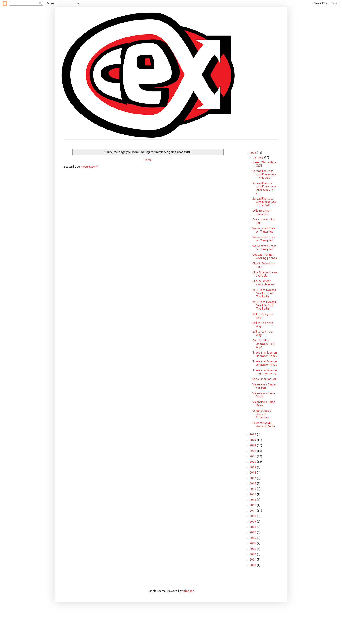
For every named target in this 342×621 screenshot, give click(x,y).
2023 (253, 445)
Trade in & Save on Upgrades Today (264, 354)
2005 (253, 543)
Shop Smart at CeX (264, 379)
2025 (253, 434)
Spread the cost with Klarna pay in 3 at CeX (264, 202)
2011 (253, 510)
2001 (253, 559)
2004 (253, 548)
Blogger (188, 590)
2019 (253, 467)
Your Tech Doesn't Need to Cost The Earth (264, 293)
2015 (253, 488)
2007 (253, 532)
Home (148, 159)
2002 (253, 554)
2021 (253, 456)
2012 (253, 505)
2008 (253, 526)
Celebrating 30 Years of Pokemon (262, 414)
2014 (253, 494)
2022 (253, 450)
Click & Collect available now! (263, 283)
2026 (253, 152)
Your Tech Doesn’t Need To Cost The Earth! (264, 305)
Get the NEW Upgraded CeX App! (263, 344)
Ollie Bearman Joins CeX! (261, 212)
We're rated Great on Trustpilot (264, 230)
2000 (253, 565)
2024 (253, 439)
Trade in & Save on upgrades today (264, 372)
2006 (253, 537)
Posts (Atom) (89, 166)
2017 (253, 478)
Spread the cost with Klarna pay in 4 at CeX (264, 174)
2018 (253, 472)
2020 (253, 461)
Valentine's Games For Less (264, 386)
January (258, 157)
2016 (253, 483)
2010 (253, 516)
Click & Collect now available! (264, 274)
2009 (253, 521)
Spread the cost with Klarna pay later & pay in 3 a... (264, 188)
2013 (253, 499)
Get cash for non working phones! (264, 256)
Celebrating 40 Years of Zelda (263, 424)
